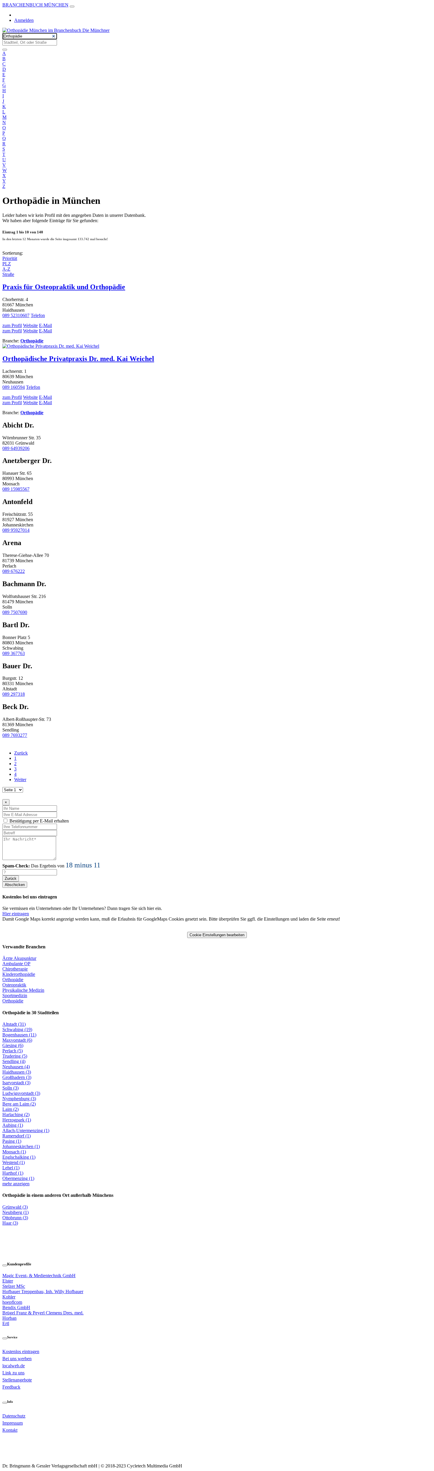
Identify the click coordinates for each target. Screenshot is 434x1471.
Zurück (21, 752)
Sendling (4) (13, 1061)
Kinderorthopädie (18, 974)
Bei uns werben (17, 1358)
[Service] (4, 1338)
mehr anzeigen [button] (16, 1183)
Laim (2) (10, 1109)
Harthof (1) (12, 1173)
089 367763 (13, 653)
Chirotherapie (15, 968)
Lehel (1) (10, 1167)
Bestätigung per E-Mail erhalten (39, 820)
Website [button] (30, 325)
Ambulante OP (16, 963)
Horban (9, 1318)
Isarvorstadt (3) (16, 1082)
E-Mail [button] (45, 325)
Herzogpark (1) (16, 1119)
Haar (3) (10, 1222)
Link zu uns (13, 1372)
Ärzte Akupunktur (19, 958)
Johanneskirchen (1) (21, 1146)
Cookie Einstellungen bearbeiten (217, 935)
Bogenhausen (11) (19, 1034)
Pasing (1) (11, 1141)
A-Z (6, 269)
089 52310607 (16, 315)
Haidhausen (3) (16, 1072)
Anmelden (24, 20)
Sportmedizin (14, 995)
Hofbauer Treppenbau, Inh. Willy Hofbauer (42, 1291)
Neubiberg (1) (15, 1212)
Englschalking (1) (18, 1157)
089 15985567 (16, 489)
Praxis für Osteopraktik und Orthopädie (63, 287)
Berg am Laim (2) (19, 1103)
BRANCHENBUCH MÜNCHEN (35, 4)
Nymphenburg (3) (19, 1098)
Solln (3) (10, 1087)
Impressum (12, 1423)
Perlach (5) (12, 1050)
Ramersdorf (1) (16, 1135)
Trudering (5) (14, 1056)
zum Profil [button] (12, 325)
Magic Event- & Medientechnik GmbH (39, 1275)
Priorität (9, 258)
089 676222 (13, 571)
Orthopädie (31, 340)
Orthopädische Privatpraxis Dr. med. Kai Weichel (78, 359)
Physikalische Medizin (23, 990)
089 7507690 (14, 612)
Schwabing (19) (17, 1029)
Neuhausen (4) (16, 1066)
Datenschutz (13, 1415)
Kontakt (9, 1430)
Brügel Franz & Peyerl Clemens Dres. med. (43, 1312)
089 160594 (13, 387)
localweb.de (13, 1365)
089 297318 (13, 694)
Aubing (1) (12, 1125)
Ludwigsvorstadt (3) (21, 1093)
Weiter (20, 779)
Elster (7, 1280)
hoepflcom (12, 1302)
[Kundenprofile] (4, 1265)
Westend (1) (13, 1162)
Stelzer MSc (13, 1286)
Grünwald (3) (15, 1207)
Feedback (11, 1386)
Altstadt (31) (14, 1024)
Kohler (8, 1296)
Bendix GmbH (16, 1307)
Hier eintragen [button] (15, 913)
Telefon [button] (38, 315)
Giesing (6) (12, 1045)
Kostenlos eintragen (20, 1351)
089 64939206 (16, 448)
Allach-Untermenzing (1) (25, 1130)
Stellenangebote (17, 1379)
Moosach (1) (14, 1151)
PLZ (6, 263)
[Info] (4, 1403)
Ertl (5, 1323)
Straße (8, 274)
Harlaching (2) (16, 1114)
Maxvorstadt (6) (17, 1040)
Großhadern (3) (16, 1077)
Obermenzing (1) (18, 1178)
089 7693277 (14, 735)
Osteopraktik (14, 984)
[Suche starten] (4, 50)
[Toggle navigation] (72, 6)
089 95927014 (16, 530)
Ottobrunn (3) (15, 1217)
